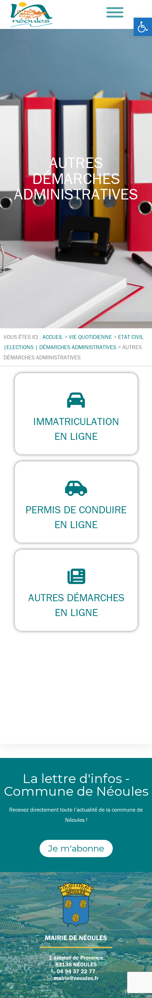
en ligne (76, 436)
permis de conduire (76, 509)
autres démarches (76, 597)
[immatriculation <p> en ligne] (76, 400)
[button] (143, 27)
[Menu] (114, 12)
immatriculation (76, 421)
